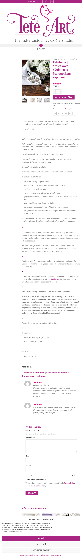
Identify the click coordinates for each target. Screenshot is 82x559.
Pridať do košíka (63, 97)
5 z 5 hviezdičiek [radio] (51, 434)
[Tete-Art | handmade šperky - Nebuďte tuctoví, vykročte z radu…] (41, 23)
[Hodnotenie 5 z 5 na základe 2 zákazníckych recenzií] (66, 84)
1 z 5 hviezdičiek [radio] (26, 434)
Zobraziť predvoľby (41, 550)
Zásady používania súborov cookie (30, 555)
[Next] (46, 78)
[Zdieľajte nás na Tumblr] (74, 113)
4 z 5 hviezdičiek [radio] (42, 434)
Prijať (41, 538)
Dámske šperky (60, 59)
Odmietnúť (41, 544)
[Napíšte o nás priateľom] (66, 113)
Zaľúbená (55, 279)
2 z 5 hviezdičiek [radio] (30, 434)
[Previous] (25, 78)
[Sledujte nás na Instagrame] (48, 1)
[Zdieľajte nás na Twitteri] (62, 113)
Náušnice (74, 59)
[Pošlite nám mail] (52, 1)
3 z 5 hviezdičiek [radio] (35, 434)
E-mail (28, 466)
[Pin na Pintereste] (70, 113)
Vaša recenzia (31, 437)
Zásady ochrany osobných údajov (51, 555)
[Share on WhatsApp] (55, 113)
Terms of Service (35, 486)
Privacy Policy (69, 483)
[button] (31, 1)
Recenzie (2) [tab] (26, 367)
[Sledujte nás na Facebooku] (45, 1)
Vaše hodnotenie (32, 431)
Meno (28, 456)
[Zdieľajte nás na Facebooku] (58, 113)
